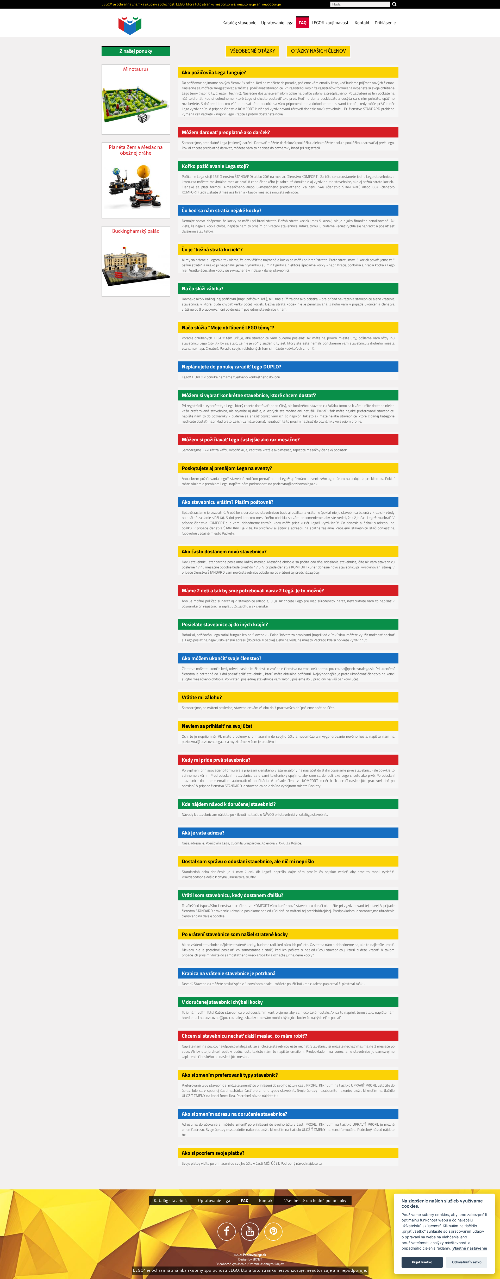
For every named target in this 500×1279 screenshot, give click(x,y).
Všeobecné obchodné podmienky (315, 1200)
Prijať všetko (422, 1262)
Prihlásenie (385, 22)
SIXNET (257, 1259)
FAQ (303, 22)
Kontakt (362, 22)
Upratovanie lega (277, 22)
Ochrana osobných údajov (266, 1264)
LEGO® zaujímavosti (330, 22)
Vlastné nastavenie (469, 1248)
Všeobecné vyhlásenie (231, 1264)
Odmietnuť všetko (467, 1262)
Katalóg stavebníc (239, 22)
